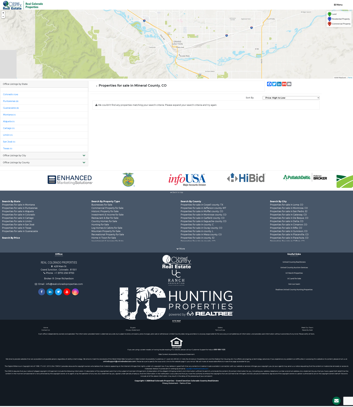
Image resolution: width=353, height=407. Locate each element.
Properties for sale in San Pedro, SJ (288, 211)
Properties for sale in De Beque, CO (289, 218)
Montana (9, 114)
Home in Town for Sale (103, 237)
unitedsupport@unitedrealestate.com (119, 361)
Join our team (294, 284)
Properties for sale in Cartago (18, 218)
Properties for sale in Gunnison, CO (288, 231)
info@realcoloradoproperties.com (64, 284)
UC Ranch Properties (294, 273)
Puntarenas (10, 101)
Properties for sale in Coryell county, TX (202, 204)
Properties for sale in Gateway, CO (288, 214)
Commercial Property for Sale (107, 208)
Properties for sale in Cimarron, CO (288, 224)
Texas (7, 148)
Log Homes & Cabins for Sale (106, 227)
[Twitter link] (58, 291)
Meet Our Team (307, 327)
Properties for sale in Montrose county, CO (203, 214)
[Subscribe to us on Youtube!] (66, 291)
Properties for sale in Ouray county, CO (201, 227)
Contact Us (46, 330)
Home (45, 327)
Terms (350, 77)
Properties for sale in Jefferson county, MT (203, 208)
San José (9, 141)
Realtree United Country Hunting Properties (294, 290)
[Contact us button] (336, 401)
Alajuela (8, 121)
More (182, 248)
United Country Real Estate (294, 262)
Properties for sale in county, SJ (197, 237)
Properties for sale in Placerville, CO (289, 234)
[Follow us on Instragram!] (75, 291)
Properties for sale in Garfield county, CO (202, 218)
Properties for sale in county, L (197, 231)
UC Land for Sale (294, 278)
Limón (7, 135)
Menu (339, 4)
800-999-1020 (219, 350)
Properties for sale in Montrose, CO (289, 208)
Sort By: (250, 97)
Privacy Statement (133, 330)
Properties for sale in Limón (17, 221)
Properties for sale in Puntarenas (20, 208)
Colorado (10, 94)
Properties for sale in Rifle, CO (286, 227)
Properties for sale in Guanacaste (20, 231)
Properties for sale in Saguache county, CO (203, 221)
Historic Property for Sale (105, 211)
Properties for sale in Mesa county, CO (201, 234)
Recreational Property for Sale (107, 234)
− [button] (3, 16)
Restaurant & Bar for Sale (104, 218)
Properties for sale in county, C (197, 224)
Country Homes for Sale (104, 221)
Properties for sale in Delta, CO (286, 221)
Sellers (220, 327)
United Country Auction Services (294, 267)
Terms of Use (220, 330)
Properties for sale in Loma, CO (286, 204)
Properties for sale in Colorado (18, 214)
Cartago (8, 128)
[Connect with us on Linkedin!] (50, 291)
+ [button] (3, 12)
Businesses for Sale (101, 204)
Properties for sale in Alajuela (18, 211)
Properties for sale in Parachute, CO (289, 237)
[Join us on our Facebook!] (41, 291)
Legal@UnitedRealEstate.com (197, 369)
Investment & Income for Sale (107, 214)
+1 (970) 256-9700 (64, 273)
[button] (44, 155)
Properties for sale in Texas (16, 227)
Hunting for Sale (100, 224)
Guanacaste (11, 107)
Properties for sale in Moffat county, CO (202, 211)
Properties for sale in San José (18, 224)
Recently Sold (307, 330)
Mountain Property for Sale (106, 231)
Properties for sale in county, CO (198, 241)
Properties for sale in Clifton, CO (287, 241)
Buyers (133, 327)
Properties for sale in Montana (18, 204)
